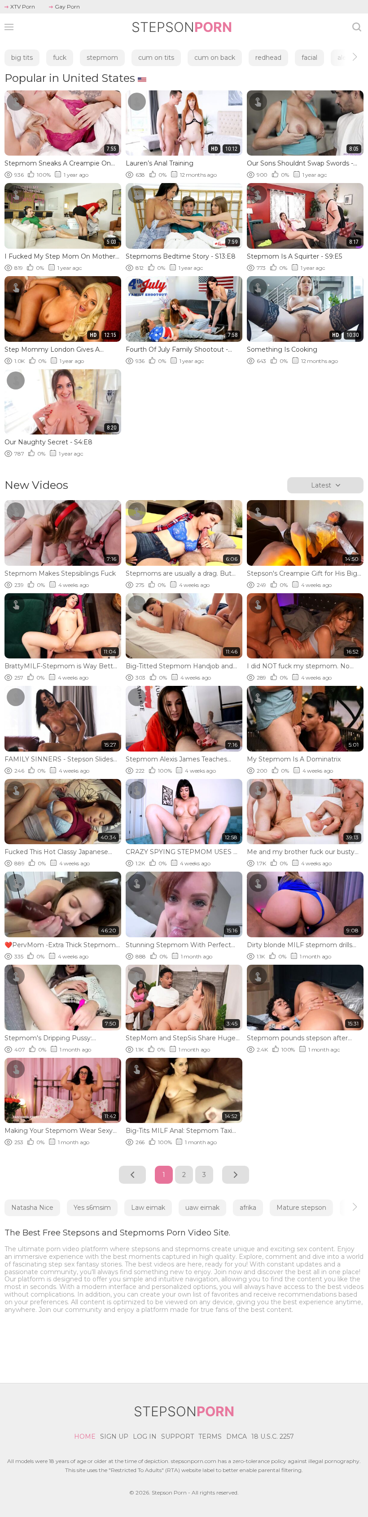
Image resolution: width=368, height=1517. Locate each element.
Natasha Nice (32, 1208)
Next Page (235, 1175)
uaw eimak (202, 1208)
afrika (248, 1208)
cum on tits (156, 58)
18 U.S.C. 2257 (272, 1436)
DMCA (236, 1436)
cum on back (214, 58)
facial (309, 58)
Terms (210, 1436)
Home (85, 1436)
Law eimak (148, 1208)
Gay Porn (67, 6)
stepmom (102, 58)
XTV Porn (22, 6)
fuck (59, 58)
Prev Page (132, 1175)
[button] (347, 57)
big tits (22, 58)
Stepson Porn (169, 1492)
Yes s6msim (92, 1208)
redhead (268, 58)
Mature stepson (301, 1208)
